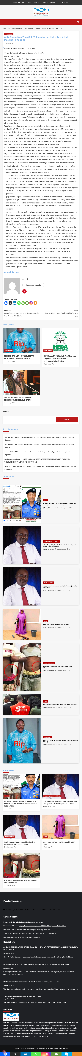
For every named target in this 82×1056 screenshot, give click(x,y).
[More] (35, 303)
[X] (10, 303)
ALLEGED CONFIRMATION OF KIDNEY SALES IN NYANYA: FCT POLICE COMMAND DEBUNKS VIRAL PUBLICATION (21, 803)
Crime (45, 701)
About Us (45, 2)
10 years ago (9, 43)
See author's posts (33, 285)
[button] (5, 21)
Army (45, 621)
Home (4, 28)
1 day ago (47, 847)
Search (6, 411)
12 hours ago (9, 847)
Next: (61, 313)
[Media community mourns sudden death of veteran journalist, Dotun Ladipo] (21, 827)
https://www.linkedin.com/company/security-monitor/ (30, 930)
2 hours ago (9, 809)
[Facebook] (6, 303)
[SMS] (23, 303)
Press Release (8, 34)
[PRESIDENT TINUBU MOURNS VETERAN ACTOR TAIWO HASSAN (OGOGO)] (21, 340)
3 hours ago (48, 806)
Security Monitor (33, 2)
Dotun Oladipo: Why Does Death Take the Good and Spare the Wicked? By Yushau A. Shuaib (60, 802)
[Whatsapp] (19, 303)
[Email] (27, 303)
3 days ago (48, 364)
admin (25, 279)
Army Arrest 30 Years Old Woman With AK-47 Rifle (22, 996)
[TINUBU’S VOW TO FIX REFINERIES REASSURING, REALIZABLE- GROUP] (21, 382)
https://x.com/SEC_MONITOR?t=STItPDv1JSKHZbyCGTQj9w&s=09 (30, 933)
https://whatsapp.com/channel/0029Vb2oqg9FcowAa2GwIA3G (42, 926)
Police (45, 500)
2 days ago (9, 361)
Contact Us (64, 2)
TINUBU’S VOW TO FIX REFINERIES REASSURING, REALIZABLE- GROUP (17, 398)
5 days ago (9, 403)
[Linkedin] (14, 303)
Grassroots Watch (49, 663)
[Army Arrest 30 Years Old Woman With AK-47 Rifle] (61, 827)
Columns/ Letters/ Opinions (51, 541)
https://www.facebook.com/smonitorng (25, 937)
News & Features (48, 582)
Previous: (21, 313)
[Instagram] (31, 303)
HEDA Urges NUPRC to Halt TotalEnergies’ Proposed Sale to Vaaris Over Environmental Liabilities (59, 358)
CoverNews (53, 1048)
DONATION (54, 2)
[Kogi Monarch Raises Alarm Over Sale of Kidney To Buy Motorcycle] (21, 865)
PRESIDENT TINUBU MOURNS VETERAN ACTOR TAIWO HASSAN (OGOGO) (19, 357)
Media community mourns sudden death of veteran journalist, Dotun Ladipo (19, 843)
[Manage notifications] (4, 1052)
